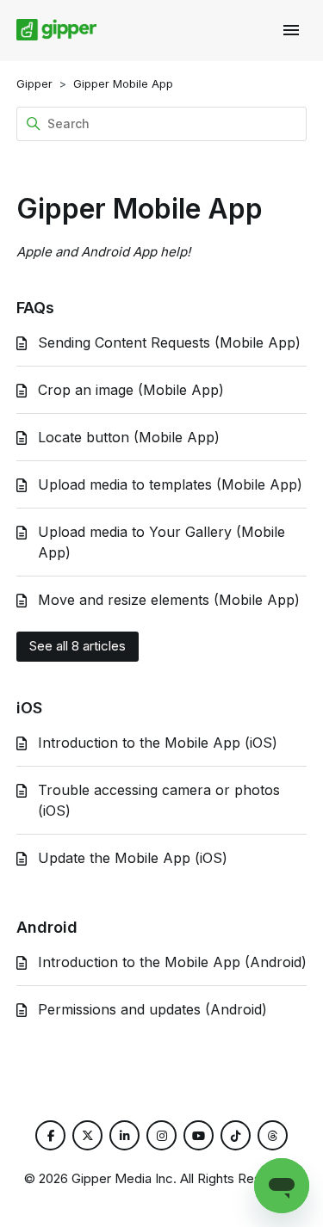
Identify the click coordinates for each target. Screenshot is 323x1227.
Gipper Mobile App (123, 83)
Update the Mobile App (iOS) (132, 857)
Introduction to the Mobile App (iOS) (157, 742)
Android (47, 927)
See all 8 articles (77, 646)
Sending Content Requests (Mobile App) (169, 342)
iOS (29, 708)
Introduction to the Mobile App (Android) (172, 962)
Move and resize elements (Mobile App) (169, 599)
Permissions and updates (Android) (152, 1009)
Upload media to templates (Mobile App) (170, 484)
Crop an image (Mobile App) (131, 389)
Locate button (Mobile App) (129, 437)
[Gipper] (56, 30)
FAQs (35, 308)
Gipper (34, 83)
